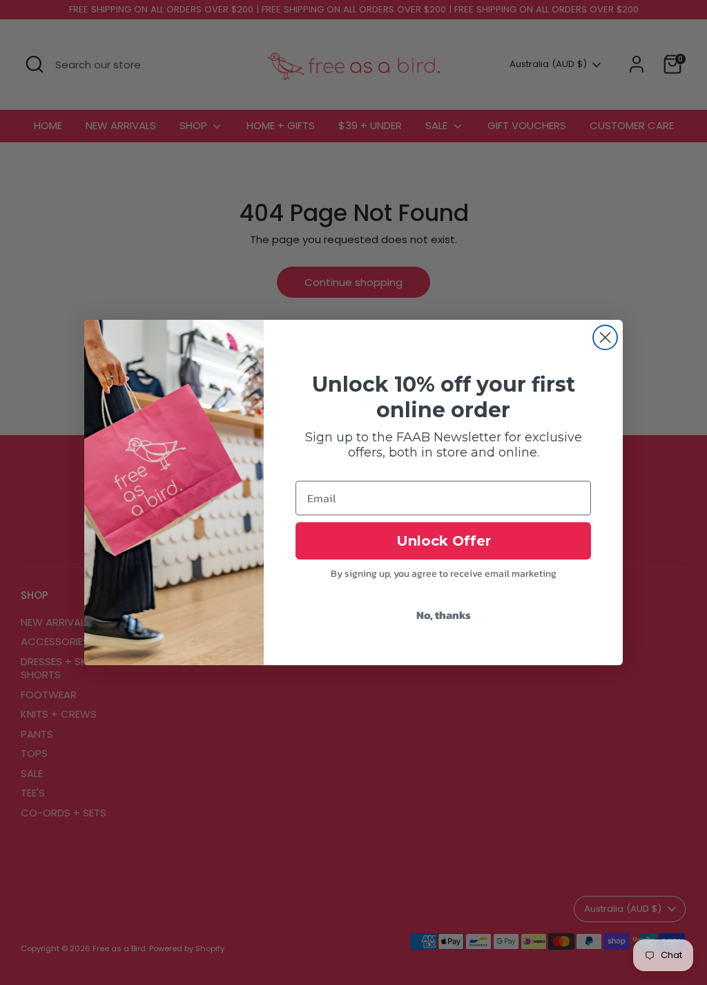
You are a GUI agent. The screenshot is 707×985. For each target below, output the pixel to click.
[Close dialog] (605, 337)
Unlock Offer (443, 541)
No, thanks (443, 614)
